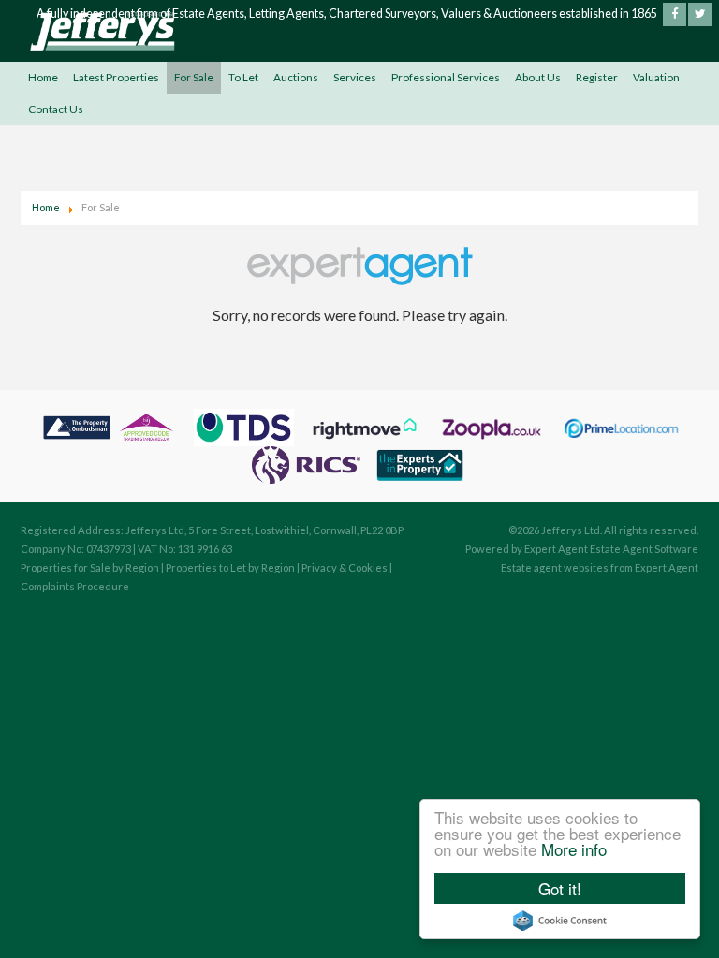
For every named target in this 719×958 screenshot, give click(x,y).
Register (597, 77)
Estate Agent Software (644, 549)
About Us (538, 77)
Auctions (295, 77)
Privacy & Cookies (344, 567)
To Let (243, 77)
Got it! (559, 888)
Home (43, 77)
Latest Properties (116, 77)
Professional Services (445, 77)
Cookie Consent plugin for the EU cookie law (560, 920)
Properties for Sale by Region (90, 567)
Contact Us (55, 109)
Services (354, 77)
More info (574, 849)
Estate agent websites (555, 567)
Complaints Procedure (75, 586)
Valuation (656, 77)
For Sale (193, 77)
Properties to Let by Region (230, 567)
